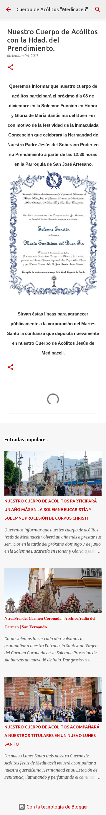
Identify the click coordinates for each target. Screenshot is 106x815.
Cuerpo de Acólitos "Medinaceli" (52, 9)
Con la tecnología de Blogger (56, 806)
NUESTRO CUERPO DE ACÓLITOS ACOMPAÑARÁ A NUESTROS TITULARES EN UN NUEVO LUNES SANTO (52, 735)
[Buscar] (97, 9)
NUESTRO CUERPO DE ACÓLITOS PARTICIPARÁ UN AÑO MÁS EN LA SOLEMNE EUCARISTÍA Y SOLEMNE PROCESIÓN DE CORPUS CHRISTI (50, 509)
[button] (10, 68)
